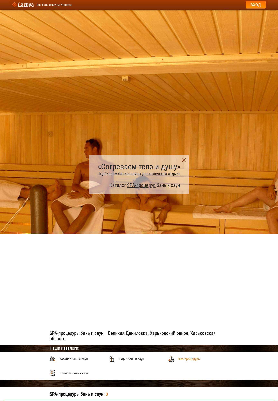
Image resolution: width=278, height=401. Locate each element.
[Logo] (22, 5)
